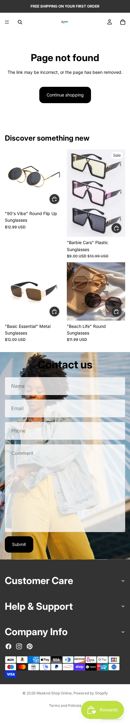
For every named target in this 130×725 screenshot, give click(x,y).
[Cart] (122, 22)
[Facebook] (8, 646)
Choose (59, 198)
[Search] (20, 22)
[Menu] (7, 22)
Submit (19, 544)
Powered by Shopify (90, 693)
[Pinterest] (29, 646)
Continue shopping (65, 94)
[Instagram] (19, 646)
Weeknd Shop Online (54, 693)
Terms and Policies (65, 705)
